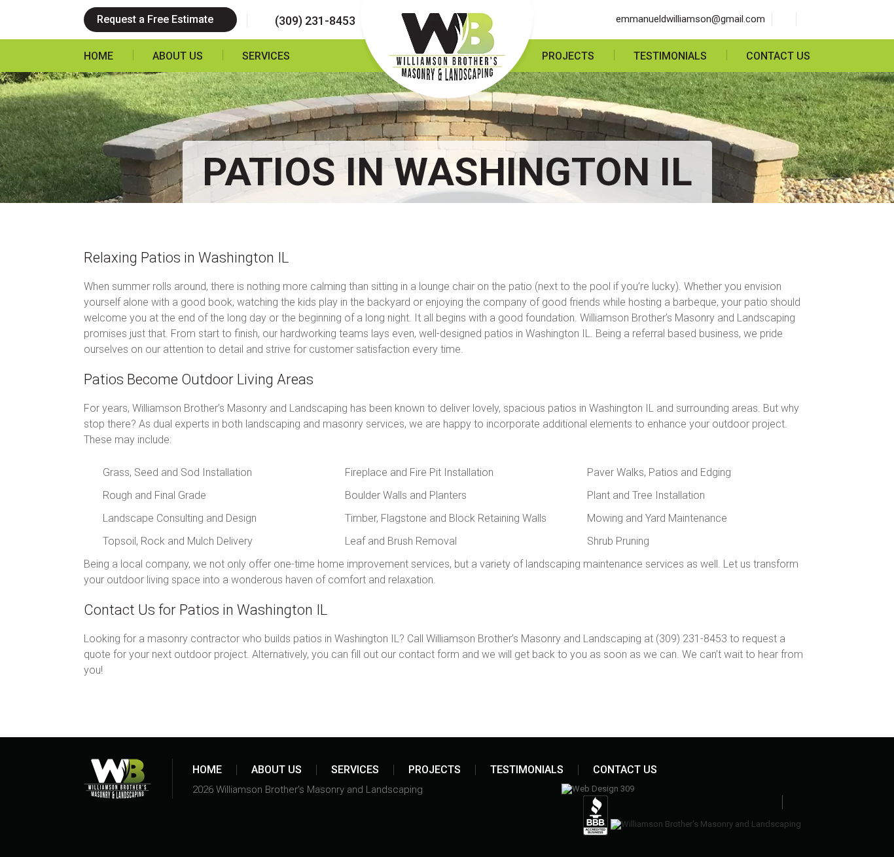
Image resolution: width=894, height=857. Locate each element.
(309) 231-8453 (315, 20)
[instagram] (808, 19)
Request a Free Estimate (156, 19)
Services (266, 56)
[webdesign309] (598, 788)
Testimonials (670, 56)
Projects (568, 56)
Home (98, 56)
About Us (177, 56)
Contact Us (778, 56)
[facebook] (784, 19)
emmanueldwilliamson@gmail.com (690, 19)
